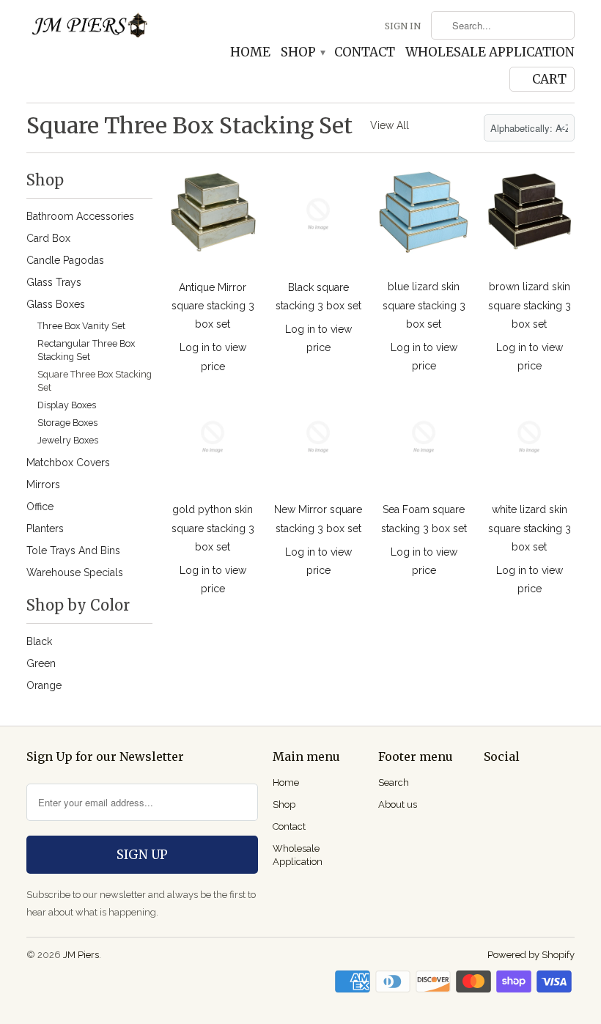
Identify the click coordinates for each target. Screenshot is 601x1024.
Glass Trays (53, 282)
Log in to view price (213, 357)
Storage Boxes (67, 422)
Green (41, 663)
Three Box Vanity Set (81, 325)
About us (397, 804)
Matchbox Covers (68, 462)
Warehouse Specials (74, 572)
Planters (45, 528)
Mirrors (43, 484)
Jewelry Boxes (67, 440)
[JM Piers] (89, 29)
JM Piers (81, 954)
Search (393, 782)
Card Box (48, 238)
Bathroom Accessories (80, 216)
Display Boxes (66, 404)
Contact (364, 52)
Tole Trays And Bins (73, 550)
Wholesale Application (490, 52)
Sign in (403, 26)
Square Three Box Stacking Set (189, 125)
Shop (302, 52)
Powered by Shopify (531, 954)
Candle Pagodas (65, 260)
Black (39, 641)
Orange (44, 685)
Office (40, 506)
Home (250, 52)
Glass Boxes (55, 304)
